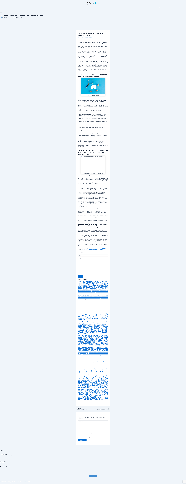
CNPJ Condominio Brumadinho (87, 383)
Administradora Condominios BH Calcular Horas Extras (93, 332)
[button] (1, 12)
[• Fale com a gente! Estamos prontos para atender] (18, 471)
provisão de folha (95, 290)
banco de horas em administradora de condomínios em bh (93, 298)
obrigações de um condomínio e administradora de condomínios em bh (93, 287)
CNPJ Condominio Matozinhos (86, 381)
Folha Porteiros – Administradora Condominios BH (95, 365)
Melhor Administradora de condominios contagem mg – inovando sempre (93, 367)
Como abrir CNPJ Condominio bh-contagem (88, 361)
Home (147, 7)
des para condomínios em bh (101, 283)
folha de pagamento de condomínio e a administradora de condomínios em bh (93, 283)
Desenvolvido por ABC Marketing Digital (15, 482)
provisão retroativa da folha (84, 290)
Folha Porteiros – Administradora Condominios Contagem (93, 366)
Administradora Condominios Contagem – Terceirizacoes (90, 347)
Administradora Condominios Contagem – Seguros (91, 345)
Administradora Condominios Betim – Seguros (91, 324)
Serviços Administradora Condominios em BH (90, 369)
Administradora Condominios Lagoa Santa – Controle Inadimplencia (93, 351)
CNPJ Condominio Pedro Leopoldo (89, 380)
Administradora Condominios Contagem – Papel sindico (93, 375)
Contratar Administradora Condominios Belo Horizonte (93, 364)
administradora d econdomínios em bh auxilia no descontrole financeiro (93, 289)
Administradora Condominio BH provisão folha (90, 317)
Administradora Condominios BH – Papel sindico (89, 374)
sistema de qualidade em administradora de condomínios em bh (94, 296)
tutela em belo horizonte (103, 299)
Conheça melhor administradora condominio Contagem (93, 362)
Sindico (79, 313)
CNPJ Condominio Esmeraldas (93, 382)
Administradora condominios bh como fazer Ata (89, 335)
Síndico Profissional (172, 7)
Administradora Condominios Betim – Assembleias (93, 399)
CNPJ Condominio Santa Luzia (94, 379)
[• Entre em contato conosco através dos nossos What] (93, 470)
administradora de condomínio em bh (85, 284)
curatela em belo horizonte (91, 299)
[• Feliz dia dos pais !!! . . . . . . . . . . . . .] (130, 468)
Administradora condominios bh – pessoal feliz (92, 331)
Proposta (179, 7)
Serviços (159, 7)
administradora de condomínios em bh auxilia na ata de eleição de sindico (93, 286)
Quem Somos (153, 7)
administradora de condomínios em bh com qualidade (89, 281)
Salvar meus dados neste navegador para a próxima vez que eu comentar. (91, 437)
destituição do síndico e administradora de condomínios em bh (93, 288)
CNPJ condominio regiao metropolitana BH (95, 378)
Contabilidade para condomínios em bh (87, 292)
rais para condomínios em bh (99, 284)
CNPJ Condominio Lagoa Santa (99, 381)
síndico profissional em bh (83, 300)
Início (1, 17)
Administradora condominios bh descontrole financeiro (93, 336)
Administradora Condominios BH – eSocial (91, 329)
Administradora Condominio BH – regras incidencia (94, 315)
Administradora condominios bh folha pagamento (91, 338)
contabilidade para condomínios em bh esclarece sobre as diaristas (94, 285)
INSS (79, 316)
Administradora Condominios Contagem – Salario (95, 312)
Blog (184, 7)
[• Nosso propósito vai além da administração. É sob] (55, 470)
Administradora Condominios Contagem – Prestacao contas (95, 387)
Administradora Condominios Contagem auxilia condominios (93, 348)
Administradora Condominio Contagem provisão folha (93, 318)
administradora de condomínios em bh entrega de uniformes (91, 297)
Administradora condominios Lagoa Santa (87, 350)
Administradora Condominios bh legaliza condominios (93, 339)
